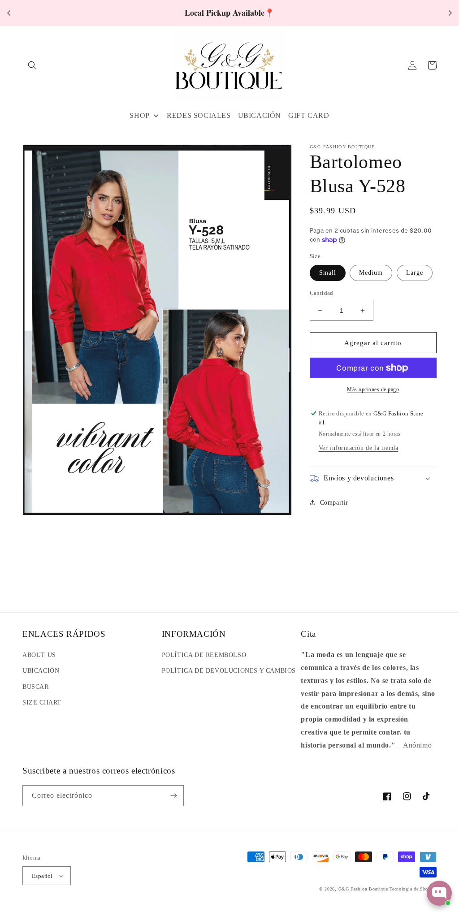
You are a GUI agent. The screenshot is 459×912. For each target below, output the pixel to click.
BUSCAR (35, 686)
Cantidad (321, 293)
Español (42, 876)
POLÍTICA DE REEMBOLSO (204, 655)
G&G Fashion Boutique (363, 888)
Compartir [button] (334, 502)
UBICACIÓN (40, 670)
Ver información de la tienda (358, 448)
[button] (32, 65)
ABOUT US (39, 655)
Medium (371, 272)
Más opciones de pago (373, 389)
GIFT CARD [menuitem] (308, 115)
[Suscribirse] (173, 795)
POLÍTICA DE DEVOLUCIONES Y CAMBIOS (229, 670)
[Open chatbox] (439, 893)
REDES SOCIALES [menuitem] (198, 115)
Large (414, 272)
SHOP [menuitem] (139, 115)
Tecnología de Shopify (413, 888)
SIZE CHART (41, 702)
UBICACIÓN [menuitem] (259, 115)
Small (327, 272)
